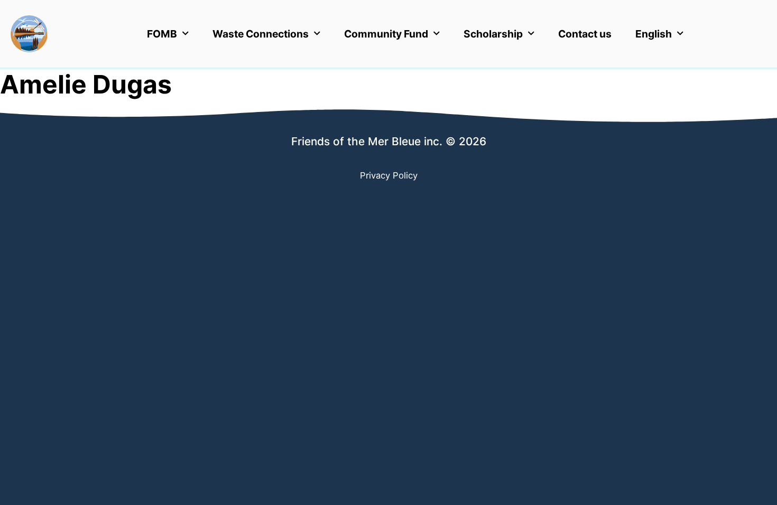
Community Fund (386, 33)
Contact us (585, 33)
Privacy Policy (389, 175)
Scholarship (493, 33)
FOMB (162, 33)
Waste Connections (260, 33)
